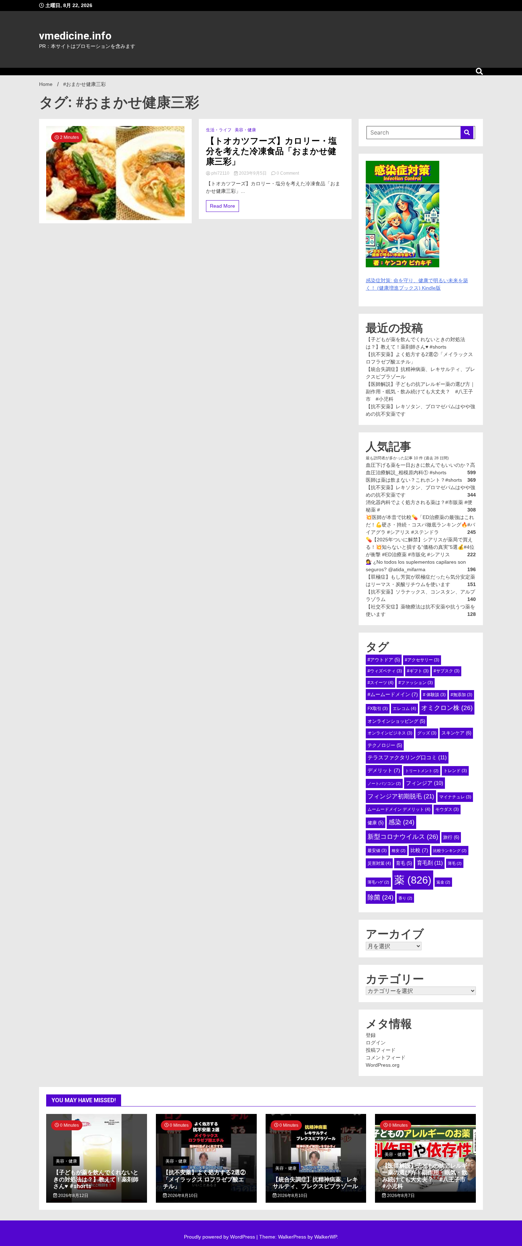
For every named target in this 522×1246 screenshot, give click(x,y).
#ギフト (418, 671)
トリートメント (422, 771)
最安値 (377, 850)
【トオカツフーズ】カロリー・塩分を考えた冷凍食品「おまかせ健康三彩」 (271, 151)
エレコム (404, 708)
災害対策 (379, 863)
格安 (399, 850)
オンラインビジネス (390, 733)
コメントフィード (386, 1057)
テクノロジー (385, 745)
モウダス (447, 809)
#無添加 (461, 695)
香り (405, 898)
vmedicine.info (75, 35)
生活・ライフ (219, 129)
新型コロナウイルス (403, 836)
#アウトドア (384, 659)
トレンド (455, 771)
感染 (401, 822)
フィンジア (424, 783)
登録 (371, 1035)
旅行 (451, 837)
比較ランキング (450, 850)
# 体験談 (434, 695)
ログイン (376, 1042)
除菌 (380, 897)
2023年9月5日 (253, 173)
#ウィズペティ (385, 671)
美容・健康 (245, 129)
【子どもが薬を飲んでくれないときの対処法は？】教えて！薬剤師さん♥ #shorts (95, 1179)
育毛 (404, 863)
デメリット (384, 770)
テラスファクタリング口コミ (407, 757)
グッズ (426, 733)
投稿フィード (381, 1050)
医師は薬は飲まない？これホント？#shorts (414, 480)
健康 (376, 822)
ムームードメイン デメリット (399, 809)
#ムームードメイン (393, 694)
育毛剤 (430, 863)
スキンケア (456, 733)
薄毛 (455, 863)
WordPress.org (382, 1065)
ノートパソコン (384, 783)
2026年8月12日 (72, 1195)
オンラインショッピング (396, 721)
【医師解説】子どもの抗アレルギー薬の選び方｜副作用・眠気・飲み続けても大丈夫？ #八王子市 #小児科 (420, 391)
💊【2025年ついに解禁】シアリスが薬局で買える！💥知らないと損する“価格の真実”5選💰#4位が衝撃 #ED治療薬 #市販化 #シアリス (420, 547)
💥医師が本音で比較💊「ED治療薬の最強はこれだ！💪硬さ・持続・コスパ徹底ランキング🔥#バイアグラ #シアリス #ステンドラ (420, 524)
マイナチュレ (455, 797)
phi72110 (220, 173)
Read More (222, 206)
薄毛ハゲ (378, 882)
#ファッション (415, 683)
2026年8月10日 (182, 1195)
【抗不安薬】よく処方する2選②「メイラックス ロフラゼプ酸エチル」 (204, 1179)
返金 (443, 882)
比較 (419, 850)
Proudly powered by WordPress (220, 1237)
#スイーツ (380, 682)
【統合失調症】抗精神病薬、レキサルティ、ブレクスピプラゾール (315, 1183)
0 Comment (288, 173)
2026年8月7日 (400, 1195)
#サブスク (447, 671)
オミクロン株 (447, 707)
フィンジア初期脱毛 (401, 796)
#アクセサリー (422, 660)
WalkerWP (325, 1237)
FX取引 (378, 708)
